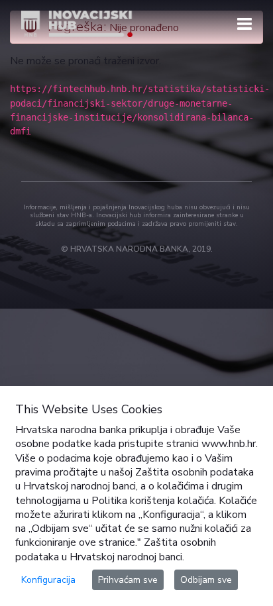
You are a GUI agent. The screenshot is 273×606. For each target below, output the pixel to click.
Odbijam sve (206, 580)
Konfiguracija (48, 580)
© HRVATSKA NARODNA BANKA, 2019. (137, 249)
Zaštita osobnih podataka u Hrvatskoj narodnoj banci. (115, 549)
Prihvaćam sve (128, 580)
